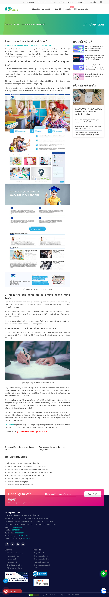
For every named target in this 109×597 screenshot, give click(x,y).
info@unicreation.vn (17, 527)
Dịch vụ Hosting (12, 559)
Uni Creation (9, 425)
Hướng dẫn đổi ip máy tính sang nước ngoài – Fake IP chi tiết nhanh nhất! (94, 58)
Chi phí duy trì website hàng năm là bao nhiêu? (19, 448)
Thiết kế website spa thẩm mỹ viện (20, 485)
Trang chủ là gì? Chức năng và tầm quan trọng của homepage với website (94, 67)
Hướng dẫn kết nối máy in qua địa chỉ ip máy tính (94, 75)
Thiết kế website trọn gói (15, 553)
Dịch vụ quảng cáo (13, 556)
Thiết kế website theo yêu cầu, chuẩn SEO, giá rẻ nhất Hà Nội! (29, 472)
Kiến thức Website (66, 2)
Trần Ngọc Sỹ (34, 45)
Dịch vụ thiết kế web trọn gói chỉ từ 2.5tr (31, 432)
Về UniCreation (28, 2)
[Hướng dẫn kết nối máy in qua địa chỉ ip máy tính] (78, 76)
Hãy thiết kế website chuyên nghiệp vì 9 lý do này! (25, 475)
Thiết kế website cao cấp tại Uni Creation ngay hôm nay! (28, 469)
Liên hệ (93, 2)
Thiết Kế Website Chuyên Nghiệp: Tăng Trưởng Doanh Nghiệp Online (87, 134)
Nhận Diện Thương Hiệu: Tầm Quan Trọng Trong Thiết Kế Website (87, 121)
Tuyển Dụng (82, 2)
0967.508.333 (16, 530)
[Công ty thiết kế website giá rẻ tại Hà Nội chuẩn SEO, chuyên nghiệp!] (78, 49)
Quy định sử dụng (40, 553)
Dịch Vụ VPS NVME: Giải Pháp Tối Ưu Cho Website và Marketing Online (88, 111)
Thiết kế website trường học (17, 482)
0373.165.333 (19, 533)
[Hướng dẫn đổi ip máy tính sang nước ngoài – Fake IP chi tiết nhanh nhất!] (78, 58)
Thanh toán (42, 2)
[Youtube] (18, 544)
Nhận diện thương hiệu (14, 565)
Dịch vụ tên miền (12, 562)
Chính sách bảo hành (41, 559)
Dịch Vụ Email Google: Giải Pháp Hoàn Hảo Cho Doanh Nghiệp (88, 127)
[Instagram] (23, 544)
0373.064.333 (23, 536)
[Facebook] (7, 544)
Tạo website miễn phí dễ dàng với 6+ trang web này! (52, 448)
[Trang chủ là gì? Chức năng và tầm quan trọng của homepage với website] (78, 67)
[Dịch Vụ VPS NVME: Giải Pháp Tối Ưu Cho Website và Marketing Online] (88, 97)
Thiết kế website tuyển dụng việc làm (20, 479)
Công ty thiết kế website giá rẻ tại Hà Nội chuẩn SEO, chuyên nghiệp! (94, 48)
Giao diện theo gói (62, 9)
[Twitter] (12, 544)
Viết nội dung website (14, 568)
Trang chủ (8, 24)
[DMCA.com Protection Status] (33, 595)
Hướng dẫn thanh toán (42, 562)
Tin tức (53, 2)
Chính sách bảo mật (41, 556)
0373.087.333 (26, 539)
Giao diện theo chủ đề (41, 9)
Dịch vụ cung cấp (81, 9)
